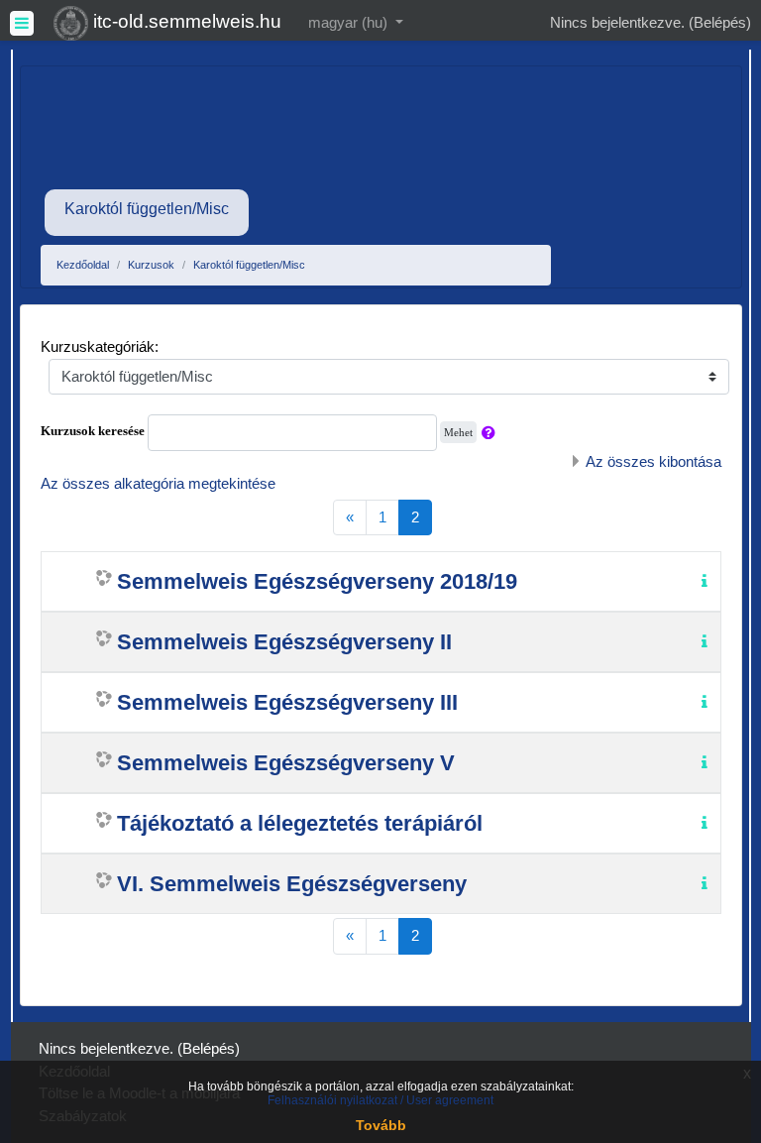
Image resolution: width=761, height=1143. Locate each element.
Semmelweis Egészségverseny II (284, 641)
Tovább (381, 1125)
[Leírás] (708, 579)
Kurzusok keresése (93, 430)
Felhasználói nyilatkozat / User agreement (380, 1100)
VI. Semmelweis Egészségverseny (292, 883)
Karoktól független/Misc (249, 265)
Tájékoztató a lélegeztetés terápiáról (300, 823)
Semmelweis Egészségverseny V (286, 762)
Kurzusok (151, 265)
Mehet (458, 432)
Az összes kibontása (653, 461)
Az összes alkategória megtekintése (158, 483)
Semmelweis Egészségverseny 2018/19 (317, 581)
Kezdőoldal (82, 265)
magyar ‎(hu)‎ (349, 22)
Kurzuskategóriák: (100, 346)
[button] (492, 432)
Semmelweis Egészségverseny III (287, 702)
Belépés (720, 22)
